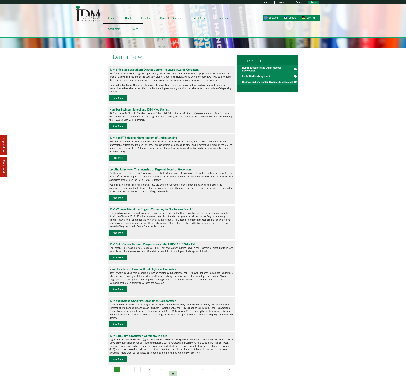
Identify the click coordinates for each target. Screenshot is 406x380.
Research (223, 18)
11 (188, 369)
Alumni (282, 2)
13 (215, 369)
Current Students (200, 18)
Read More (118, 98)
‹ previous (117, 369)
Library (134, 29)
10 (175, 369)
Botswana (273, 17)
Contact (300, 2)
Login (313, 2)
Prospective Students (170, 18)
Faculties (145, 18)
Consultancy (114, 29)
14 (228, 369)
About (128, 18)
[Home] (88, 13)
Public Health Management (256, 76)
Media (267, 2)
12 (201, 369)
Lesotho (292, 17)
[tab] (267, 69)
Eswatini (311, 17)
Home (111, 18)
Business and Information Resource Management (267, 81)
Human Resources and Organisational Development (261, 69)
